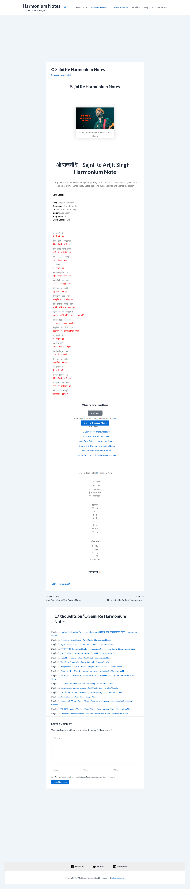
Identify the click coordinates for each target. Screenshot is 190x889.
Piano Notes (119, 7)
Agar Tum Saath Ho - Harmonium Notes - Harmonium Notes (87, 644)
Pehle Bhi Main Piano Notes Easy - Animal (79, 697)
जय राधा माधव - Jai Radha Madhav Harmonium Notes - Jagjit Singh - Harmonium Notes (97, 649)
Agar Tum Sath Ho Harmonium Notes (96, 441)
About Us (79, 7)
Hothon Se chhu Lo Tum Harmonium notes (96, 455)
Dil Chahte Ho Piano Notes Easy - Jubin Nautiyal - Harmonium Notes (91, 692)
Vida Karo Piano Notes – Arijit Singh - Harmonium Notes (85, 640)
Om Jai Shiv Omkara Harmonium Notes (96, 446)
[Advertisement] (95, 43)
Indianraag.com (117, 878)
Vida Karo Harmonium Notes (96, 436)
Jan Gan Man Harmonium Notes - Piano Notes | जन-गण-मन (86, 653)
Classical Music (159, 7)
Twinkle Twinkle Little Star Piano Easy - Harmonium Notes (86, 683)
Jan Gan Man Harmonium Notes (96, 450)
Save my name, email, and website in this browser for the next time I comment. (85, 777)
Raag (146, 7)
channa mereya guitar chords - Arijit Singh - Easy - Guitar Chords (89, 688)
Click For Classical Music (95, 423)
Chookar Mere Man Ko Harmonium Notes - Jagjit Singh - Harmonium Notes (94, 671)
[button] (65, 7)
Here (114, 418)
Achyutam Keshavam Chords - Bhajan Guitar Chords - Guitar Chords (91, 666)
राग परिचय (136, 7)
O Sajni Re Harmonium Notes (96, 432)
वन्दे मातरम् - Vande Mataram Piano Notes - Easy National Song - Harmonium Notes (96, 709)
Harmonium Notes (41, 6)
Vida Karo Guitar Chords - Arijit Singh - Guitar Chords (84, 662)
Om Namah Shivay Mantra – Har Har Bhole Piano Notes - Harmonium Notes (94, 713)
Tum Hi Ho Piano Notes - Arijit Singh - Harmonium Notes (86, 658)
